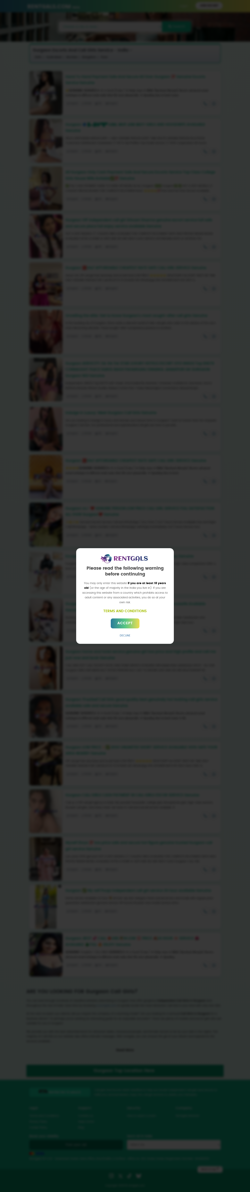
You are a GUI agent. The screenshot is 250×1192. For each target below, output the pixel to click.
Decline (125, 635)
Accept (125, 623)
